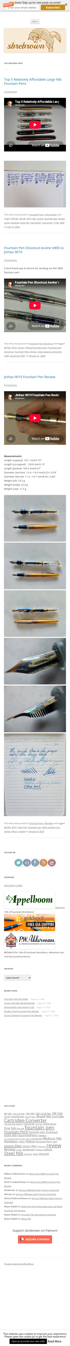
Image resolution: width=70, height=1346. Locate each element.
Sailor (19, 1149)
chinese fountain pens (36, 347)
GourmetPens (27, 1135)
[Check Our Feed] (43, 865)
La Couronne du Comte (14, 1139)
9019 (29, 218)
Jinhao (61, 218)
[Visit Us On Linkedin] (27, 865)
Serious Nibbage (44, 1149)
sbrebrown (28, 1149)
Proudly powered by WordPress (19, 1263)
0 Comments (10, 91)
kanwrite (15, 222)
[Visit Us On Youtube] (52, 865)
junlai (7, 222)
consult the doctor (13, 1123)
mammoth (35, 222)
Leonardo (36, 1138)
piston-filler (13, 1146)
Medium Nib (52, 1138)
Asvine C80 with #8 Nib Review (19, 1003)
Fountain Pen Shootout (41, 343)
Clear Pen (22, 827)
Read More (54, 1341)
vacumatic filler (17, 355)
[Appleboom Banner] (29, 907)
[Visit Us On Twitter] (18, 865)
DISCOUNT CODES (13, 885)
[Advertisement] (35, 1061)
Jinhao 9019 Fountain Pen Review (29, 377)
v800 (62, 222)
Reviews (49, 823)
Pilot (54, 1141)
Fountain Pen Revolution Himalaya (38, 1214)
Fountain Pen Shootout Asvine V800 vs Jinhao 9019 (34, 250)
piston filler (30, 1146)
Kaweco (42, 1135)
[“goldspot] (29, 930)
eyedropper (49, 1123)
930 (34, 218)
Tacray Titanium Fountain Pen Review (23, 1015)
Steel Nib (13, 1153)
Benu (33, 1116)
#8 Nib (15, 218)
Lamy (28, 1138)
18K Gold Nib (43, 1113)
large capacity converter (50, 351)
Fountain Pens (36, 214)
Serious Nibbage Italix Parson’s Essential (39, 1190)
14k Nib (29, 1113)
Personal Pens (44, 1141)
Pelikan (30, 1141)
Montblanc (11, 1141)
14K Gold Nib (18, 1113)
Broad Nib (44, 1116)
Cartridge (58, 1116)
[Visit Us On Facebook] (35, 865)
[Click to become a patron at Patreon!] (35, 1244)
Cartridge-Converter (25, 1120)
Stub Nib (28, 1154)
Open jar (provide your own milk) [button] (28, 1341)
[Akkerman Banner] (29, 948)
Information (51, 214)
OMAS (22, 1141)
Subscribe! (53, 7)
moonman (47, 222)
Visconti (44, 1154)
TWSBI (35, 1154)
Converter (29, 1123)
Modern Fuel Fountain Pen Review (21, 1011)
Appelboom (17, 1116)
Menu (35, 21)
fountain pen (50, 218)
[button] (35, 5)
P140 (56, 222)
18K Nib (57, 1113)
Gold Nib (10, 1135)
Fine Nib (10, 1128)
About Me (26, 1218)
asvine (40, 218)
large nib (24, 222)
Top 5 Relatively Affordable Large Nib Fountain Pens (33, 81)
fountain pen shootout (43, 1132)
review (22, 831)
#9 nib (22, 218)
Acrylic (7, 1116)
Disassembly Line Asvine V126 (19, 1007)
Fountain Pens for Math (16, 999)
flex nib (20, 1128)
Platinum (42, 1146)
